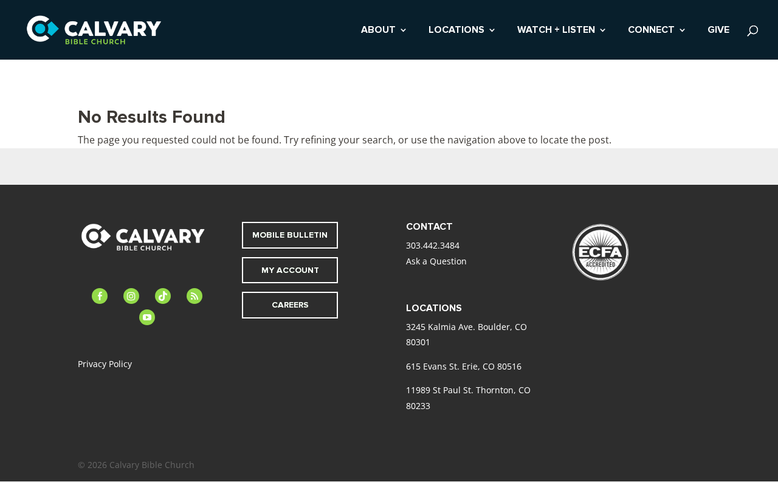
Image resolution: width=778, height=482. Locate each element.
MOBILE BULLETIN (290, 235)
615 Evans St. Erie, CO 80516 (464, 366)
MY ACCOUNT (290, 270)
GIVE (718, 31)
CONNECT (651, 31)
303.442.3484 (433, 245)
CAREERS (290, 305)
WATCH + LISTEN (556, 31)
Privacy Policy (105, 364)
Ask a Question (436, 261)
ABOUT (378, 31)
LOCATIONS (456, 31)
